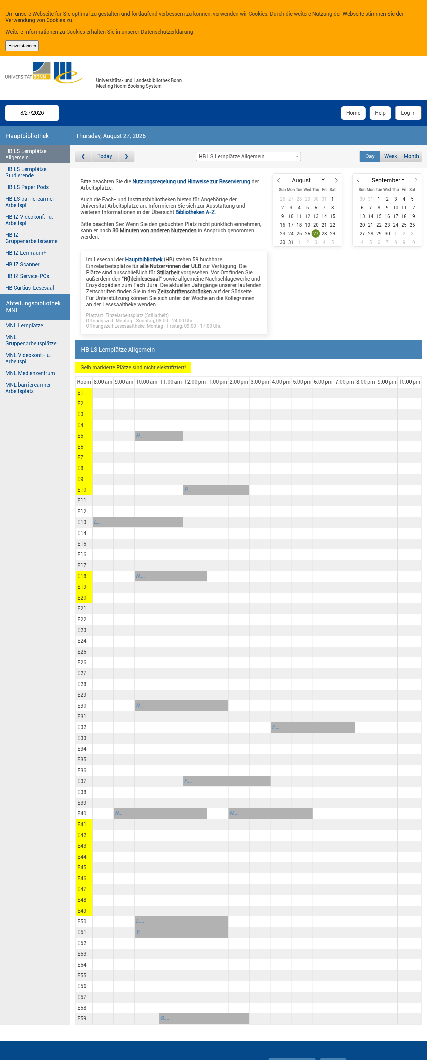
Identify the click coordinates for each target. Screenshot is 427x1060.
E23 (81, 630)
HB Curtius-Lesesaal (29, 288)
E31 (81, 716)
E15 (81, 544)
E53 (81, 954)
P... (187, 489)
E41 (81, 824)
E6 (80, 447)
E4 (80, 425)
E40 (81, 813)
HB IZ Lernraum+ (25, 253)
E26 (81, 662)
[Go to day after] (126, 156)
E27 (81, 673)
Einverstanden (22, 45)
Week (390, 156)
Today (104, 156)
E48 (81, 900)
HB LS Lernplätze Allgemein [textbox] (232, 156)
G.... (164, 1018)
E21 (81, 608)
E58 (81, 1008)
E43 (81, 846)
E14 (81, 533)
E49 (81, 911)
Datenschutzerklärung (167, 32)
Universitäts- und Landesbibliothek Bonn (139, 80)
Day (370, 156)
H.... (140, 435)
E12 (81, 511)
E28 (81, 684)
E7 (80, 457)
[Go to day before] (83, 156)
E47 (81, 889)
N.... (140, 576)
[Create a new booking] (103, 393)
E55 (81, 975)
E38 (81, 792)
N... (118, 813)
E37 (81, 781)
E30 (81, 706)
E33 (81, 738)
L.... (140, 921)
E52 (81, 943)
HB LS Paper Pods (27, 187)
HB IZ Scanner (22, 264)
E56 (81, 986)
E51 (81, 932)
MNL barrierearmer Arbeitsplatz (28, 388)
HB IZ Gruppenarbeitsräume (31, 238)
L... (97, 522)
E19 (81, 587)
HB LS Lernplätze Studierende (25, 172)
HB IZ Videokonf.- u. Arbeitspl (29, 220)
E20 (81, 598)
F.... (276, 727)
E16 (81, 554)
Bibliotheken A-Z (195, 212)
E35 (81, 759)
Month (411, 156)
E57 (81, 997)
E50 (81, 921)
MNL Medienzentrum (30, 373)
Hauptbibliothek (143, 259)
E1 (80, 393)
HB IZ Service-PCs (27, 276)
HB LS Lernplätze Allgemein (25, 154)
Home (353, 113)
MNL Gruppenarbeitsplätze (30, 340)
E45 (81, 867)
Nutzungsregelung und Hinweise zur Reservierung (191, 181)
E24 (81, 641)
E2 (80, 403)
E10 (81, 490)
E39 (81, 803)
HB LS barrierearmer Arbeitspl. (29, 202)
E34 (81, 749)
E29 (81, 695)
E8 (80, 468)
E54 (81, 965)
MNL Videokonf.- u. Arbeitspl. (28, 358)
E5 (80, 436)
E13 (81, 522)
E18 (81, 576)
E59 (81, 1018)
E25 (81, 652)
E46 (81, 878)
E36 (81, 770)
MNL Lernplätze (24, 325)
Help (380, 113)
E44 (81, 857)
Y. (138, 932)
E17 (81, 565)
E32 (81, 727)
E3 (80, 414)
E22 (81, 619)
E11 (81, 500)
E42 (81, 835)
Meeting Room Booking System (128, 86)
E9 (80, 479)
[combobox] (248, 156)
